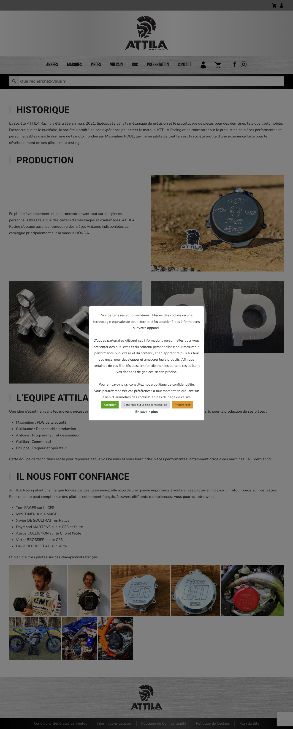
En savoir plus (146, 411)
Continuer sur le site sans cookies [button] (145, 405)
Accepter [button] (110, 405)
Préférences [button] (182, 405)
